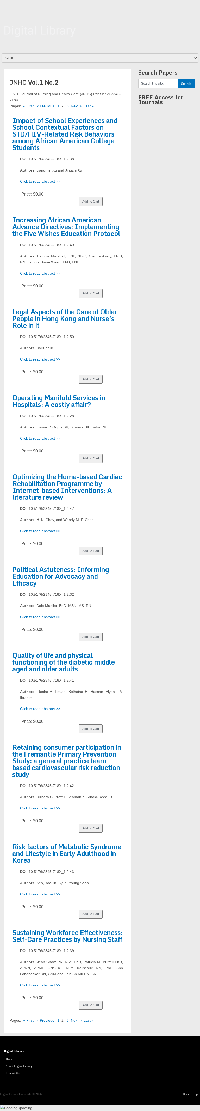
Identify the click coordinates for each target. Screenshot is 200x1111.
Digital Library (9, 1094)
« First (28, 106)
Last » (89, 106)
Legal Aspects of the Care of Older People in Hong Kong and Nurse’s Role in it (64, 318)
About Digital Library (18, 1066)
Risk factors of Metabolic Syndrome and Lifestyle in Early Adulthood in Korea (66, 853)
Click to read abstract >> (40, 181)
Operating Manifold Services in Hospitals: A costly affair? (58, 401)
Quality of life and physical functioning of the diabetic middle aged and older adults (63, 662)
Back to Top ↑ (191, 1094)
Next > (76, 106)
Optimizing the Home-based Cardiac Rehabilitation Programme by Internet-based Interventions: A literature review (67, 487)
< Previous (45, 106)
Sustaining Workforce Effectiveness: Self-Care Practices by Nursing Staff (67, 936)
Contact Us (13, 1073)
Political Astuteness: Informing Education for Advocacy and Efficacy (60, 576)
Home (9, 1059)
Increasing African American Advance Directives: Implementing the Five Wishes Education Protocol (66, 226)
